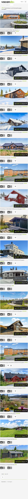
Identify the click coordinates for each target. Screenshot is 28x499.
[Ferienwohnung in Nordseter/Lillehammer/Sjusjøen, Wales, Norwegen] (14, 249)
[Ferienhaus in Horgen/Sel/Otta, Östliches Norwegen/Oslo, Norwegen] (14, 429)
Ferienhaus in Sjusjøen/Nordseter (8, 413)
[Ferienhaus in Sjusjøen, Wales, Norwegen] (14, 147)
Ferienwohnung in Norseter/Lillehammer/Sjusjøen (12, 183)
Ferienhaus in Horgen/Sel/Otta (7, 439)
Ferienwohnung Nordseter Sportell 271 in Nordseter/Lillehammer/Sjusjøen (10, 30)
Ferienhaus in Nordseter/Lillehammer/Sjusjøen (11, 55)
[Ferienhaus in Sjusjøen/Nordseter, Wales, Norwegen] (14, 403)
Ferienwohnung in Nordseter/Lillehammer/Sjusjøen (12, 260)
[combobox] (7, 5)
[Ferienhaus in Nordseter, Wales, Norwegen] (14, 275)
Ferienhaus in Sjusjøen (5, 157)
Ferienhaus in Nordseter (5, 285)
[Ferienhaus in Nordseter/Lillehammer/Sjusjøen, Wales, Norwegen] (14, 45)
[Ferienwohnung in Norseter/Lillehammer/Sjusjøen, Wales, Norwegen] (14, 173)
